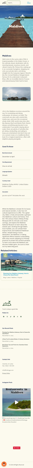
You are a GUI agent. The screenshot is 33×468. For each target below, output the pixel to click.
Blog (4, 277)
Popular (20, 277)
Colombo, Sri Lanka (7, 364)
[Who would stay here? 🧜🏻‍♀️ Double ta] (16, 431)
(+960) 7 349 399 (9, 366)
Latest (8, 277)
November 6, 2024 (7, 335)
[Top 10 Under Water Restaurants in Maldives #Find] (16, 402)
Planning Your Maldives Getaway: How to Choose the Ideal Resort (16, 274)
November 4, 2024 (7, 348)
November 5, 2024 (7, 341)
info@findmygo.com (8, 370)
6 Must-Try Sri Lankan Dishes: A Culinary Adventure (15, 339)
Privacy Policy (6, 373)
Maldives (14, 277)
